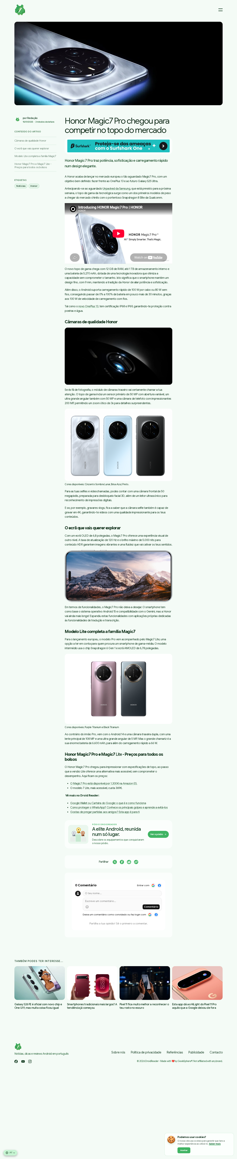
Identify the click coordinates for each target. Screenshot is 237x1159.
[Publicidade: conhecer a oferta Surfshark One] (118, 146)
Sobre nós (118, 1052)
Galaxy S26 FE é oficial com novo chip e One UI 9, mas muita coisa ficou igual (38, 1006)
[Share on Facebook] (122, 862)
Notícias (21, 185)
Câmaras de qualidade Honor (30, 140)
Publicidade (196, 1052)
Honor (33, 185)
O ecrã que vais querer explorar (31, 148)
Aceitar (184, 1150)
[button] (118, 63)
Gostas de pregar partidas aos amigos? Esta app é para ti (104, 812)
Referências (175, 1052)
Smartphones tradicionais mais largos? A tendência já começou (92, 1006)
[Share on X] (115, 862)
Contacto (216, 1052)
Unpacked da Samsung (116, 188)
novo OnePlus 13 (88, 306)
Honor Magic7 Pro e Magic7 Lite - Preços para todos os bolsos (32, 165)
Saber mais (215, 1143)
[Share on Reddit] (129, 862)
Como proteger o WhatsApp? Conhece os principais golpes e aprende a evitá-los (119, 807)
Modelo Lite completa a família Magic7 (35, 156)
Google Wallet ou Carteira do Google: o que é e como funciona (108, 803)
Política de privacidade (146, 1052)
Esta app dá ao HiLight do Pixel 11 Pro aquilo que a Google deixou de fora (194, 1006)
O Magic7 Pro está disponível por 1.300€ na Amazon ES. (103, 783)
